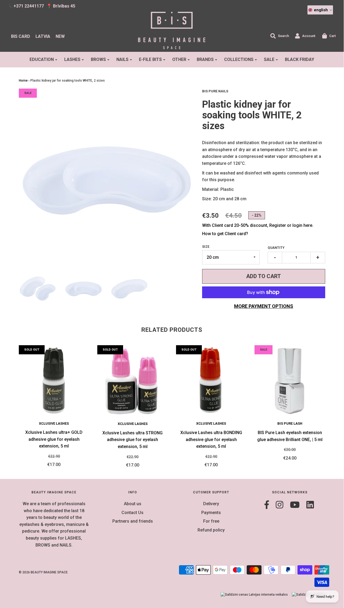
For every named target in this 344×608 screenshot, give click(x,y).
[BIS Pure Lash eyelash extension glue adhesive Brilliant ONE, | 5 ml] (290, 380)
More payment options (263, 306)
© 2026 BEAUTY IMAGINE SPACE (43, 572)
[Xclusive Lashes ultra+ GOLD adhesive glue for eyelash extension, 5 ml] (54, 380)
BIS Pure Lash (289, 423)
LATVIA (42, 36)
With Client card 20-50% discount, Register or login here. (257, 225)
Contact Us (132, 512)
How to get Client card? (225, 233)
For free (211, 521)
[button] (320, 9)
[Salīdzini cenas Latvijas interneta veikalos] (254, 594)
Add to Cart (263, 276)
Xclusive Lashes (54, 423)
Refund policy (211, 530)
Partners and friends (132, 521)
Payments (211, 512)
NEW (60, 36)
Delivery (211, 503)
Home (23, 80)
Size (205, 247)
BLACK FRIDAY (299, 59)
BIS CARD (20, 36)
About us (132, 503)
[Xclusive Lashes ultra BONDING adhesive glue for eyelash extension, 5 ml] (211, 380)
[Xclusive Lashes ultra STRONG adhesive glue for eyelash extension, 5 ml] (132, 380)
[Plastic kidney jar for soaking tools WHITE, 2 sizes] (38, 288)
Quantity (276, 248)
